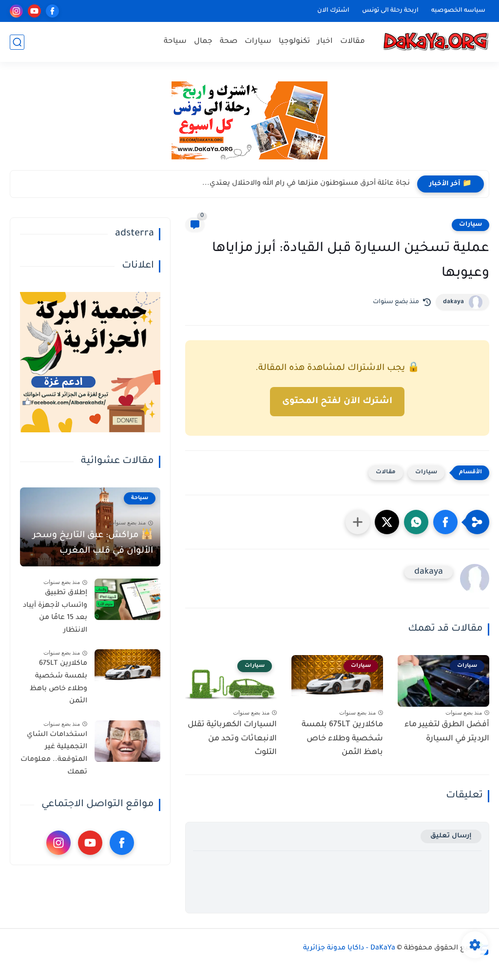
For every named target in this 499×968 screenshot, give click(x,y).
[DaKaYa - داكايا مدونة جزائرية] (435, 42)
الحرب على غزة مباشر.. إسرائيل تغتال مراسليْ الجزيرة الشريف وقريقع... (292, 184)
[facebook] (52, 11)
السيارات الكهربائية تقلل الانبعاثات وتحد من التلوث (232, 738)
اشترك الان (333, 10)
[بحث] (17, 42)
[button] (445, 522)
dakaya (453, 302)
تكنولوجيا (294, 42)
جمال (203, 42)
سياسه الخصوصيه (458, 10)
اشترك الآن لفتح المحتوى (337, 402)
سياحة (175, 42)
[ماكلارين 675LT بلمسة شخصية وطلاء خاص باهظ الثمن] (127, 670)
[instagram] (16, 11)
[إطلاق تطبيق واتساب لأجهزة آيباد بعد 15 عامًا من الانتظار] (127, 599)
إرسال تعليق (451, 836)
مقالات (352, 42)
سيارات (258, 42)
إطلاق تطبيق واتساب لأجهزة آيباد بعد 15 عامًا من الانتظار (55, 612)
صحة (228, 42)
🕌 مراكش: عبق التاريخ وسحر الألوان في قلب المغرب (93, 543)
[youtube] (34, 11)
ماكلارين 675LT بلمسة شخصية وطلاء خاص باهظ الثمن (342, 738)
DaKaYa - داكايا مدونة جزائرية (349, 948)
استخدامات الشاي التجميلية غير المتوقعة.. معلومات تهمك (53, 753)
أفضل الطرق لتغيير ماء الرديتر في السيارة (446, 731)
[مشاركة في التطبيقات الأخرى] (357, 522)
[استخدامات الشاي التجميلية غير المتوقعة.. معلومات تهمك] (127, 741)
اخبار (325, 42)
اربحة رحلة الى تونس (390, 10)
